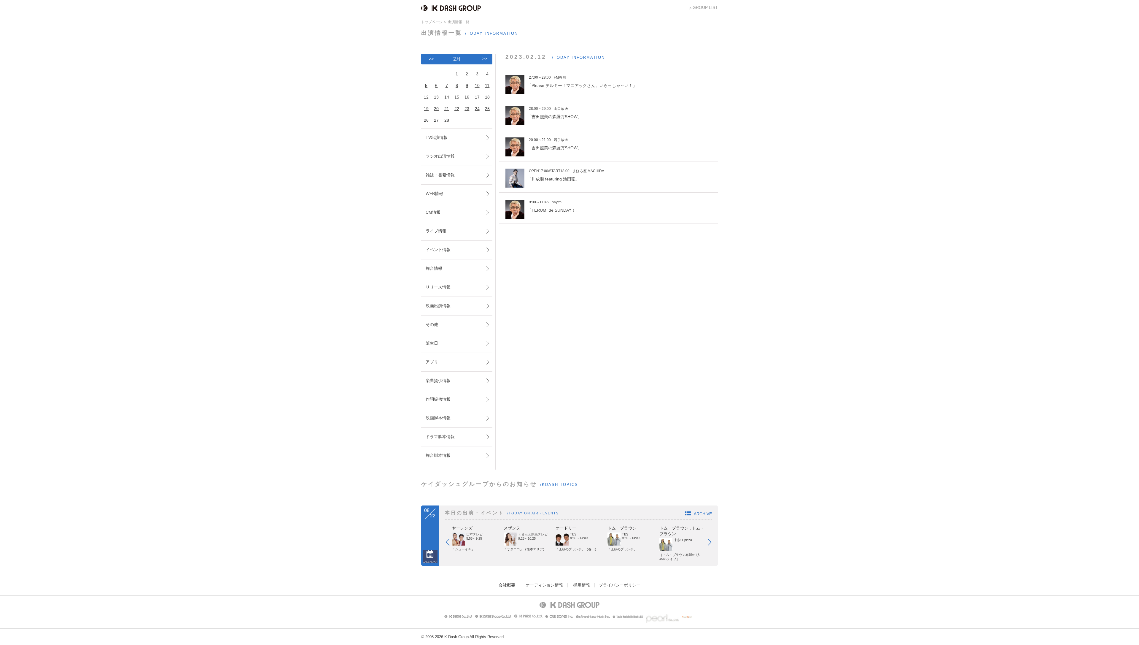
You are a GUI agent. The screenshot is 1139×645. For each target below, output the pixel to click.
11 (487, 85)
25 (487, 108)
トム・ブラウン (622, 528)
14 (446, 97)
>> (484, 58)
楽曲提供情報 (438, 380)
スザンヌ (512, 528)
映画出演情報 (438, 305)
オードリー (566, 528)
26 (426, 120)
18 (487, 97)
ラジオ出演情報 (440, 156)
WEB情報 (434, 193)
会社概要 (507, 585)
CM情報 (433, 212)
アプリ (432, 361)
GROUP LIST (705, 7)
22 (456, 108)
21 (446, 108)
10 (477, 85)
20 (436, 108)
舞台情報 (434, 268)
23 (466, 108)
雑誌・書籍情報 (440, 174)
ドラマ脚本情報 (440, 436)
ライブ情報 (436, 231)
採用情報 (581, 585)
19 (426, 108)
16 (466, 97)
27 (436, 120)
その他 (432, 324)
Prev (450, 543)
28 (446, 120)
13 (436, 97)
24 (477, 108)
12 (426, 97)
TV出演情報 (437, 137)
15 (456, 97)
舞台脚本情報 (438, 455)
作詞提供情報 (438, 399)
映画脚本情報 (438, 418)
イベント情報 (438, 249)
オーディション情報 (544, 585)
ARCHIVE (703, 513)
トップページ (432, 22)
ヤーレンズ (462, 528)
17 (477, 97)
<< (431, 59)
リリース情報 (438, 287)
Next (712, 543)
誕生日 (432, 343)
